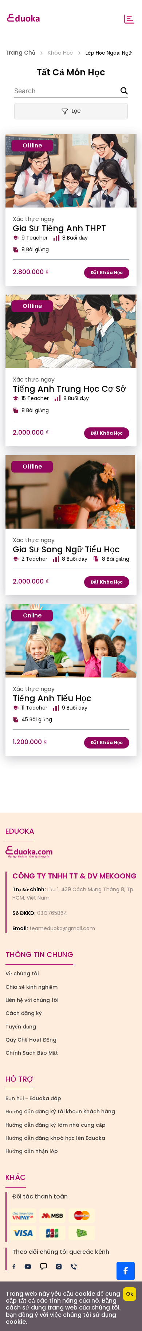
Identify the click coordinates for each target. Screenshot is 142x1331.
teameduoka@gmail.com (62, 928)
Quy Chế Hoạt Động (30, 1039)
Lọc (76, 111)
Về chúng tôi (22, 973)
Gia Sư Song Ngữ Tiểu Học (66, 549)
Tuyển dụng (20, 1026)
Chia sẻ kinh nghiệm (31, 987)
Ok (129, 1294)
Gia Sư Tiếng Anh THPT (59, 228)
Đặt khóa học (107, 272)
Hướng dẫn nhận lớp (31, 1151)
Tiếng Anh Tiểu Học (52, 698)
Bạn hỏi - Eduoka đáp (33, 1098)
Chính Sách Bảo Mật (31, 1052)
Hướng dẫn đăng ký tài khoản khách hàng (60, 1111)
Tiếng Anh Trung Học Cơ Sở (69, 389)
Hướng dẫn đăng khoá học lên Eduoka (55, 1138)
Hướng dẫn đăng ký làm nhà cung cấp (55, 1125)
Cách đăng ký (23, 1013)
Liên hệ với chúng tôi (31, 1000)
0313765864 (52, 913)
